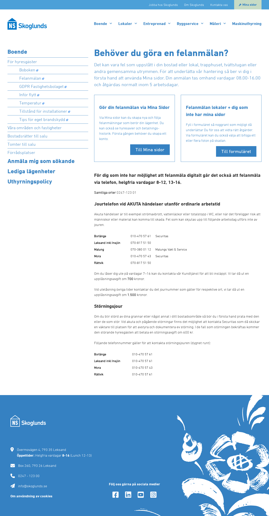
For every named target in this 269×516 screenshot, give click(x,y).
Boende (100, 23)
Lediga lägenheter (31, 171)
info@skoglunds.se (32, 486)
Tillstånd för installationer (43, 111)
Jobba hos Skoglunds (163, 4)
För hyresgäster (22, 61)
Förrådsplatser (21, 152)
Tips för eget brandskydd (42, 119)
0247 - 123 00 (29, 476)
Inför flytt (27, 94)
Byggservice (188, 23)
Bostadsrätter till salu (27, 136)
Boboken (27, 69)
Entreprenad (154, 23)
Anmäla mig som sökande (41, 161)
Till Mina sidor (149, 149)
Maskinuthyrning (247, 23)
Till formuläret (236, 151)
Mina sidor (249, 4)
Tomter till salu (21, 144)
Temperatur (30, 102)
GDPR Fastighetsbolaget (41, 86)
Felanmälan (30, 78)
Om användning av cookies (31, 496)
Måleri (215, 23)
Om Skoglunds (194, 4)
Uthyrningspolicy (29, 181)
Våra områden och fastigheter (34, 127)
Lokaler (125, 23)
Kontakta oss (219, 4)
